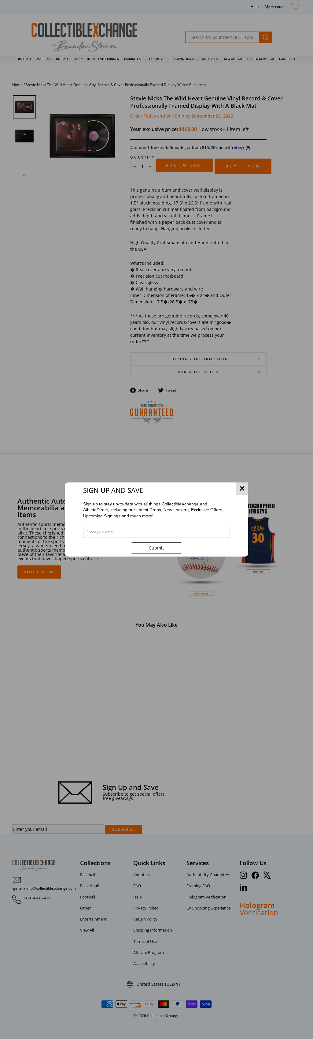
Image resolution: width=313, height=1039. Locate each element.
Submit (156, 548)
